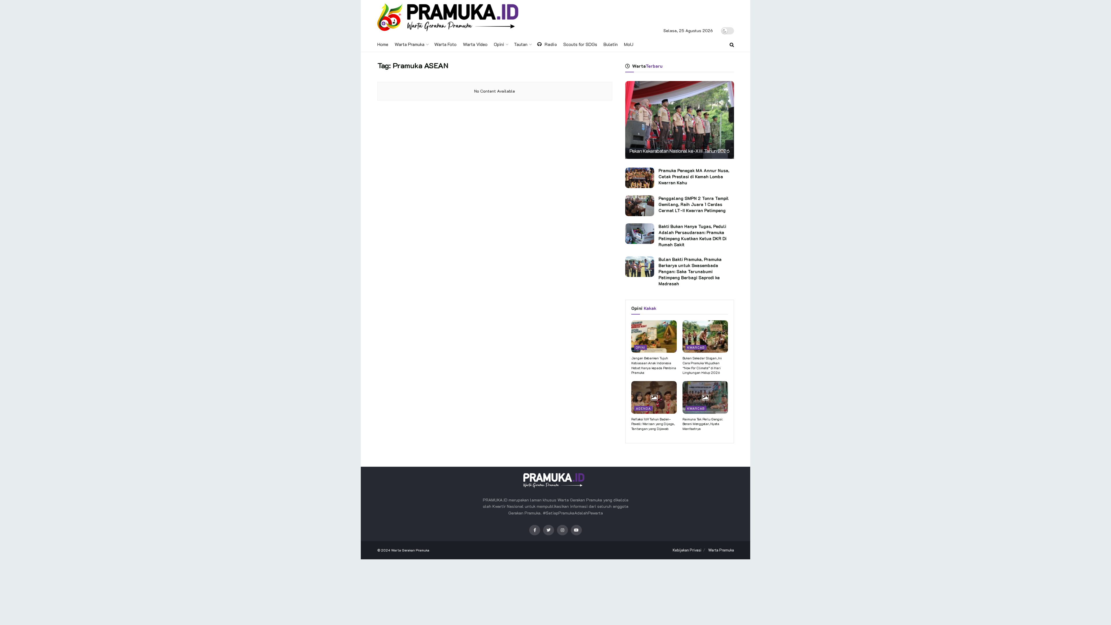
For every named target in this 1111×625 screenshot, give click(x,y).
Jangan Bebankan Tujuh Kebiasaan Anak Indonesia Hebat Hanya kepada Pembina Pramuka (653, 365)
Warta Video (475, 44)
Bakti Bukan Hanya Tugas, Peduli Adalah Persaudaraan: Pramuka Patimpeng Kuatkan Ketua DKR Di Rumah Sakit (692, 235)
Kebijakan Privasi (687, 549)
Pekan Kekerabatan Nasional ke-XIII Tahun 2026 (680, 151)
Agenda (643, 408)
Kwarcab (696, 347)
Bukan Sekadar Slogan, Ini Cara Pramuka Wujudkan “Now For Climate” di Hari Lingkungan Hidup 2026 (702, 365)
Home (382, 44)
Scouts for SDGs (580, 44)
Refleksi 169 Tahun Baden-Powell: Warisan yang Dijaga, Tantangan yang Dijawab (653, 424)
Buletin (611, 44)
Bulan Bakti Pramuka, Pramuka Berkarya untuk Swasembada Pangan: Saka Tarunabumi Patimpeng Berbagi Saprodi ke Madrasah (690, 271)
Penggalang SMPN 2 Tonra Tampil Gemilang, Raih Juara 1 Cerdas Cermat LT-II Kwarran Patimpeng (693, 204)
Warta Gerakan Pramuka (410, 550)
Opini (499, 44)
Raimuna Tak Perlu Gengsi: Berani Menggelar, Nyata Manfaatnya (703, 424)
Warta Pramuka (409, 44)
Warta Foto (445, 44)
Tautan (520, 44)
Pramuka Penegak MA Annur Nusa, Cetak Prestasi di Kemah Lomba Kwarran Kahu (693, 176)
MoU (628, 44)
